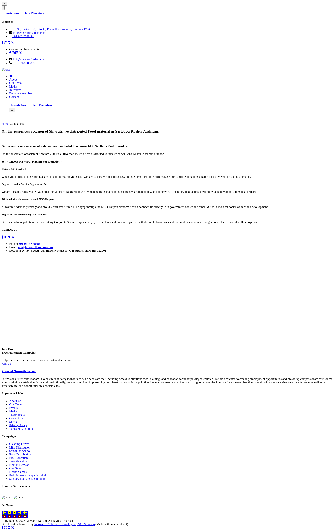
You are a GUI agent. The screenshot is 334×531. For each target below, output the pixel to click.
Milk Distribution (19, 447)
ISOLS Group (86, 524)
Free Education (18, 458)
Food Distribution (20, 454)
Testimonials (17, 414)
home (5, 123)
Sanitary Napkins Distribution (27, 478)
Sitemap (14, 421)
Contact (14, 97)
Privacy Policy (18, 425)
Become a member (20, 93)
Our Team (15, 83)
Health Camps (18, 471)
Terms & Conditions (21, 428)
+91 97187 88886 (23, 36)
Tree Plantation (34, 12)
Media (13, 86)
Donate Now (11, 12)
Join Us (6, 363)
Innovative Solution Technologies (55, 524)
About (13, 79)
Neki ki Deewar (19, 464)
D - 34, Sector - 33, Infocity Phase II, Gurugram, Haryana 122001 (52, 29)
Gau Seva (15, 468)
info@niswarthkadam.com (29, 32)
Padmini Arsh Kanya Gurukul (27, 475)
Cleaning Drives (19, 444)
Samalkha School (20, 451)
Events (13, 408)
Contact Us (16, 418)
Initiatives (15, 90)
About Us (15, 401)
